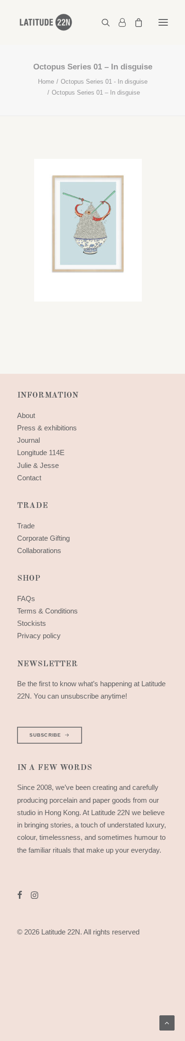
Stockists (31, 623)
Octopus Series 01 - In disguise (104, 81)
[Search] (101, 22)
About (26, 415)
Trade (26, 526)
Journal (28, 440)
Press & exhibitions (47, 428)
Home (46, 81)
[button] (163, 22)
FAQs (26, 598)
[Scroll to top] (167, 1022)
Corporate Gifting (43, 538)
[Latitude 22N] (45, 22)
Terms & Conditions (47, 611)
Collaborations (39, 550)
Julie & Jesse (38, 465)
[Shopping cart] (134, 22)
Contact (29, 478)
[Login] (118, 22)
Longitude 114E (41, 452)
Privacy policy (39, 636)
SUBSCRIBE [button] (45, 735)
